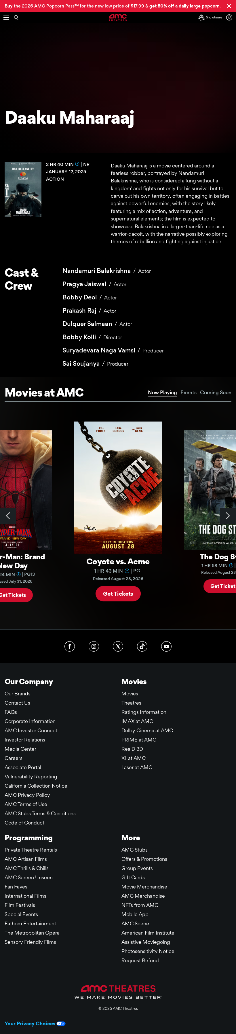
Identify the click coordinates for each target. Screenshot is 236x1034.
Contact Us (17, 703)
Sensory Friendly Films (30, 942)
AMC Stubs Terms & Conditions (40, 813)
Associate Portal (23, 767)
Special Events (21, 914)
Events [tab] (188, 392)
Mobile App (135, 914)
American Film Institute (147, 933)
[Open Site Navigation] (6, 17)
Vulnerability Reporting (31, 776)
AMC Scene (135, 923)
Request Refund (140, 960)
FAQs (11, 712)
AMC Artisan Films (26, 859)
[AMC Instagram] (93, 646)
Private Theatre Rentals (31, 850)
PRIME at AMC (138, 740)
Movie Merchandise (144, 887)
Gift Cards (133, 877)
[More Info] (77, 164)
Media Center (20, 749)
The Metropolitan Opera (32, 933)
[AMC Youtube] (166, 646)
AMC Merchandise (143, 896)
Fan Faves (16, 887)
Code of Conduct (24, 823)
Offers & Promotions (144, 859)
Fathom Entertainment (30, 923)
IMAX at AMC (137, 721)
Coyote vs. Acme (118, 561)
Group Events (137, 868)
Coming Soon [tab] (215, 392)
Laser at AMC (136, 767)
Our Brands (18, 693)
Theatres (131, 703)
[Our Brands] (118, 992)
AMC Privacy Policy (27, 795)
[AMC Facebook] (69, 646)
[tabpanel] (118, 516)
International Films (25, 896)
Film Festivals (20, 905)
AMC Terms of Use (26, 804)
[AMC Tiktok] (142, 646)
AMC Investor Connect (31, 730)
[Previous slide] (8, 516)
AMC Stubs (134, 850)
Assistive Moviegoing (145, 942)
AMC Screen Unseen (29, 877)
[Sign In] (230, 17)
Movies (129, 693)
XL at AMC (133, 758)
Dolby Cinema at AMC (147, 730)
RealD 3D (132, 749)
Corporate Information (30, 721)
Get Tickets (118, 593)
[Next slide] (228, 516)
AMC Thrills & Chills (27, 868)
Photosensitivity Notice (147, 951)
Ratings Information (143, 712)
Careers (13, 758)
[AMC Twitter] (118, 646)
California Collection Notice (36, 786)
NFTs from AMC (139, 905)
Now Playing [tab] (162, 392)
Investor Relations (25, 740)
